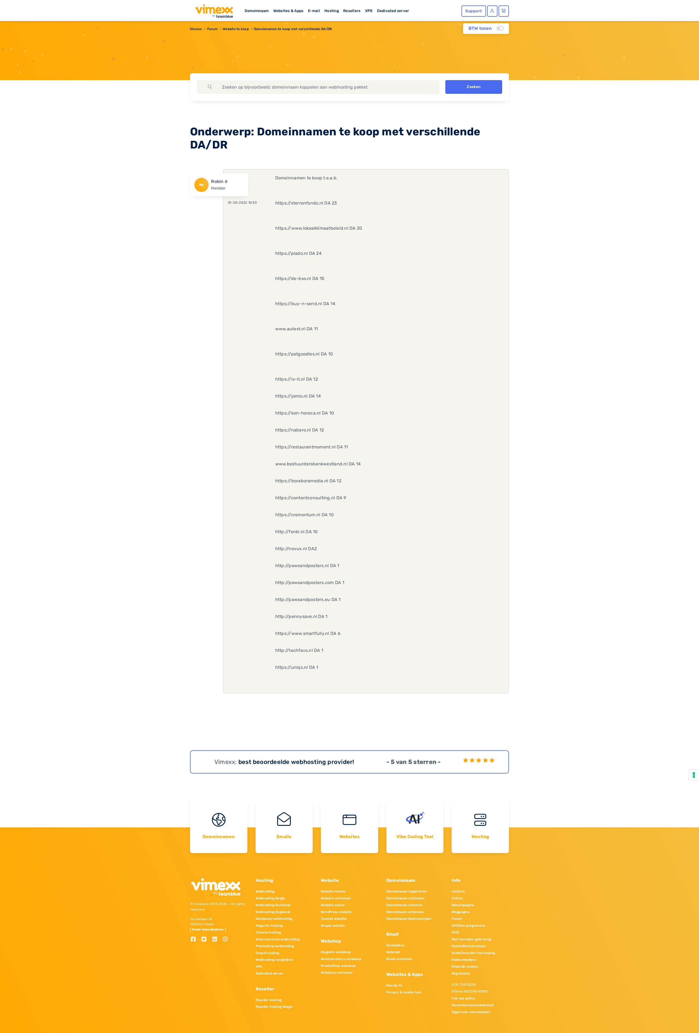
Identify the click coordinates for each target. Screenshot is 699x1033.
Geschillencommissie (469, 946)
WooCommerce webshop (341, 959)
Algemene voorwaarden (471, 1012)
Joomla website (333, 919)
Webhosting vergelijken (274, 960)
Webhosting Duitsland (273, 905)
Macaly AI (394, 985)
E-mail (314, 10)
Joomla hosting (268, 932)
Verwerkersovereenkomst (473, 1005)
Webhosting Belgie (270, 898)
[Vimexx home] (212, 9)
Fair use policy (463, 998)
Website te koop (236, 29)
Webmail (393, 952)
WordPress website (336, 912)
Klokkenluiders (463, 960)
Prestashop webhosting (275, 946)
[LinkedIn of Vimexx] (216, 939)
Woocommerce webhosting (278, 939)
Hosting (331, 10)
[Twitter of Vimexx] (206, 939)
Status (457, 898)
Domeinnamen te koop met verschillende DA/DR (293, 29)
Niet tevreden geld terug (471, 939)
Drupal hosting (267, 953)
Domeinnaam (257, 10)
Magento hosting (269, 925)
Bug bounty (461, 973)
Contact (458, 891)
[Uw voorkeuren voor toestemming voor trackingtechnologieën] (694, 775)
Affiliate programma (468, 925)
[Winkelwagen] (504, 11)
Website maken (333, 891)
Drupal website (333, 925)
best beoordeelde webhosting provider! (296, 762)
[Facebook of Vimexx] (195, 939)
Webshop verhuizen (337, 972)
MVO (455, 932)
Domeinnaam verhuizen (405, 898)
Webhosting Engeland (273, 912)
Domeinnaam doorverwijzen (408, 919)
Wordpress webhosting (274, 919)
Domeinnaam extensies (405, 912)
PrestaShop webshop (338, 966)
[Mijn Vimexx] (492, 11)
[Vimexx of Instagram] (227, 939)
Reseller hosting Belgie (274, 1007)
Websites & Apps (288, 10)
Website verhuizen (336, 898)
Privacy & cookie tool (403, 992)
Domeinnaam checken (404, 905)
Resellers (351, 10)
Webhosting (265, 891)
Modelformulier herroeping (473, 953)
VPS (369, 10)
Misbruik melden (465, 966)
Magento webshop (336, 952)
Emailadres (395, 945)
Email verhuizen (399, 959)
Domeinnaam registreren (406, 891)
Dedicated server (393, 10)
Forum (212, 29)
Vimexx (196, 29)
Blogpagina (460, 912)
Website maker (333, 905)
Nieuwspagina (463, 905)
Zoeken (474, 86)
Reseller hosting (269, 1000)
